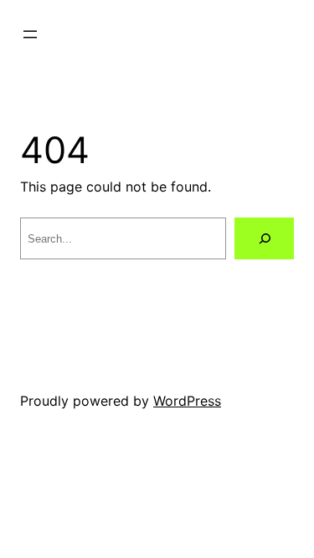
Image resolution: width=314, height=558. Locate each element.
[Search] (264, 238)
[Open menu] (30, 34)
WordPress (187, 400)
